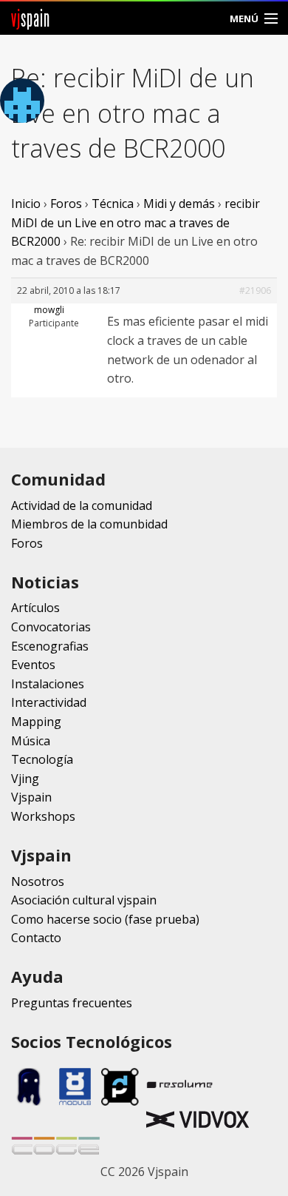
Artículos (35, 607)
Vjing (25, 778)
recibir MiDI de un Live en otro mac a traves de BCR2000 (135, 222)
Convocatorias (51, 627)
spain (30, 18)
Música (30, 741)
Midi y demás (179, 203)
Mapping (36, 721)
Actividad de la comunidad (81, 505)
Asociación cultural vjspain (84, 900)
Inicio (26, 203)
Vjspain (31, 797)
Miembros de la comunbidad (89, 524)
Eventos (33, 664)
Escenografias (50, 646)
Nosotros (37, 881)
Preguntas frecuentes (71, 1003)
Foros (66, 203)
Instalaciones (47, 684)
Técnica (113, 203)
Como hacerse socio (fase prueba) (105, 919)
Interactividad (48, 702)
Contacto (36, 938)
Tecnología (42, 759)
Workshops (43, 816)
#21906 (255, 290)
